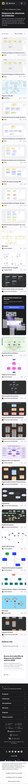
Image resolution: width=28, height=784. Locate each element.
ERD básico (5, 246)
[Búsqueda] (22, 3)
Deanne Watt (7, 613)
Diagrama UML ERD (7, 96)
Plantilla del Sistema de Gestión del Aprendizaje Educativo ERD (14, 203)
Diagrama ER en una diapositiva (11, 460)
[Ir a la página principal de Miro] (3, 3)
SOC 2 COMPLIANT (10, 728)
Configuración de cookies (14, 777)
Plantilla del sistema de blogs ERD (11, 181)
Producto (5, 694)
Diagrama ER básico (7, 632)
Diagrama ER (5, 503)
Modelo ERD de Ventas (8, 546)
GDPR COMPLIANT (20, 728)
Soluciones (5, 699)
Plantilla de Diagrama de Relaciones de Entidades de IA (14, 74)
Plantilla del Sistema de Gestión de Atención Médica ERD (14, 117)
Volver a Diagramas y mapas (13, 9)
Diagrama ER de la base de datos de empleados (14, 482)
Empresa (5, 712)
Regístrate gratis (14, 307)
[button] (19, 34)
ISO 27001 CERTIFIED (20, 724)
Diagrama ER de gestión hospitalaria (12, 568)
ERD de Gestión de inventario (10, 396)
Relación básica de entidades (10, 267)
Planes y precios (7, 717)
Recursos (5, 708)
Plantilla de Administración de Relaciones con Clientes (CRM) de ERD (14, 160)
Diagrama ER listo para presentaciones (13, 417)
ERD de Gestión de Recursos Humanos (12, 289)
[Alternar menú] (25, 3)
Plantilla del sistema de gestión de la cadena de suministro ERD (14, 225)
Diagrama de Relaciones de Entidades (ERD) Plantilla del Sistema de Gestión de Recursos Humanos (14, 139)
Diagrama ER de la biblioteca (10, 353)
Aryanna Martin (8, 270)
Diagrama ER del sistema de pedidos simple (14, 439)
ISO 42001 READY (10, 724)
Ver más (6, 675)
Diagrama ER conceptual (9, 374)
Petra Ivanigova (8, 248)
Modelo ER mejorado (8, 525)
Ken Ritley (6, 98)
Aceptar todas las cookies (14, 773)
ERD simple (5, 611)
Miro (5, 55)
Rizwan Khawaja (8, 355)
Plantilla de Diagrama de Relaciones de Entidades (14, 53)
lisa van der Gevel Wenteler (11, 291)
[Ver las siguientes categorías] (25, 646)
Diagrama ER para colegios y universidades (14, 589)
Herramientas (6, 703)
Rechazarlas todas (14, 781)
